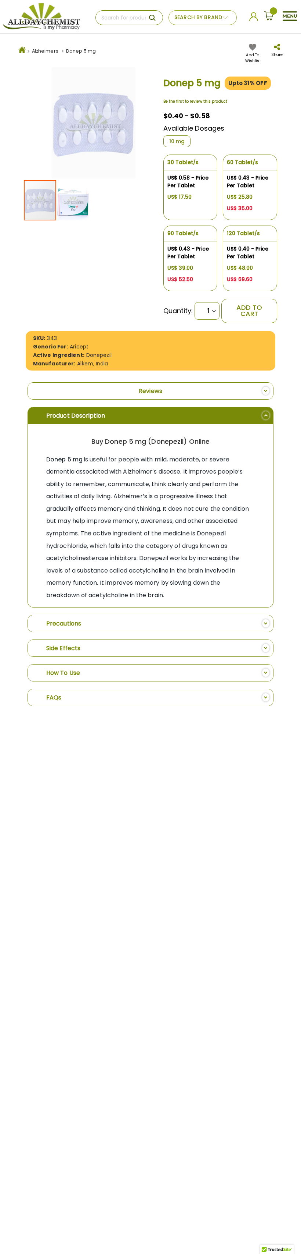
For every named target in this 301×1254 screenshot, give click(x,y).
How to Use (63, 673)
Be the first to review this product (195, 101)
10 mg (177, 141)
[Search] (152, 17)
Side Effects (63, 648)
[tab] (150, 391)
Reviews (150, 391)
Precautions (63, 623)
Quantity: (178, 311)
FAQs (53, 697)
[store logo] (41, 16)
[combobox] (129, 17)
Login (254, 18)
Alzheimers (45, 51)
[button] (73, 200)
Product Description (75, 415)
